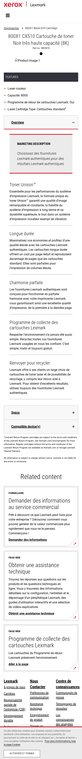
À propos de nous (14, 687)
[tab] (41, 122)
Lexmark (11, 681)
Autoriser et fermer (22, 753)
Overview (17, 122)
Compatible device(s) (25, 426)
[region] (41, 742)
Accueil (49, 5)
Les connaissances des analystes (65, 719)
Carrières (9, 693)
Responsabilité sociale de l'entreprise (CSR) (14, 704)
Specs (15, 412)
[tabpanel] (41, 267)
